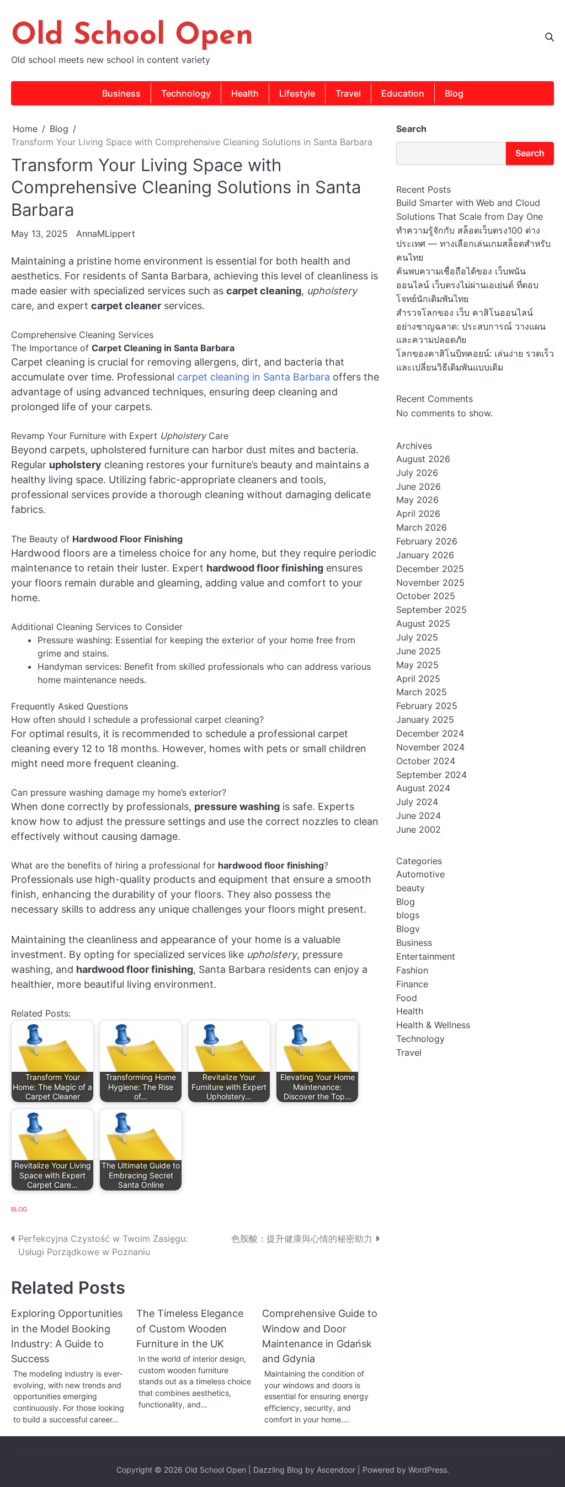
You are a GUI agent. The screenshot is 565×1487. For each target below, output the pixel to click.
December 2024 (430, 733)
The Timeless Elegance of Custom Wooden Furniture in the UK (189, 1328)
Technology (186, 93)
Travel (348, 93)
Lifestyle (297, 93)
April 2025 (418, 679)
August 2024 (423, 788)
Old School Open (132, 36)
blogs (407, 915)
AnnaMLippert (105, 233)
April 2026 (418, 514)
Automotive (420, 874)
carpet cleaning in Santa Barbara (253, 377)
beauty (410, 888)
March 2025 (421, 692)
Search (411, 128)
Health (245, 93)
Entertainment (425, 956)
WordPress (427, 1469)
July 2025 (417, 637)
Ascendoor (336, 1469)
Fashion (412, 970)
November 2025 (430, 583)
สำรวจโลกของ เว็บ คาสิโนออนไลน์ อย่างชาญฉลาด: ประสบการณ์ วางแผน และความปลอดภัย (471, 327)
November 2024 (430, 747)
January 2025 (425, 720)
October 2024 (425, 761)
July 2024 (417, 802)
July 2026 (417, 473)
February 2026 (426, 541)
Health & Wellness (433, 1025)
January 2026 (425, 555)
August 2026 (423, 459)
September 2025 (431, 610)
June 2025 (418, 651)
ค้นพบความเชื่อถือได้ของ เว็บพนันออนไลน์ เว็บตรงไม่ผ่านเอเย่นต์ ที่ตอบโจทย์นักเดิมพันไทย (467, 285)
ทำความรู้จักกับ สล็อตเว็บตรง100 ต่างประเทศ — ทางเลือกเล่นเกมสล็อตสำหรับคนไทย (473, 244)
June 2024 (418, 816)
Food (406, 998)
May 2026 (417, 500)
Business (121, 93)
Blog (454, 93)
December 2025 (430, 569)
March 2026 (421, 527)
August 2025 (423, 623)
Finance (412, 984)
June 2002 (418, 829)
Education (402, 93)
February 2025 (426, 706)
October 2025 (425, 596)
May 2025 (417, 665)
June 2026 (418, 486)
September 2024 (431, 775)
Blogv (408, 929)
